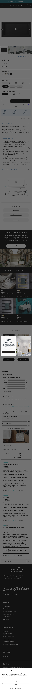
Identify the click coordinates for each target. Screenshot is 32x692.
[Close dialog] (30, 337)
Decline (16, 684)
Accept (16, 681)
